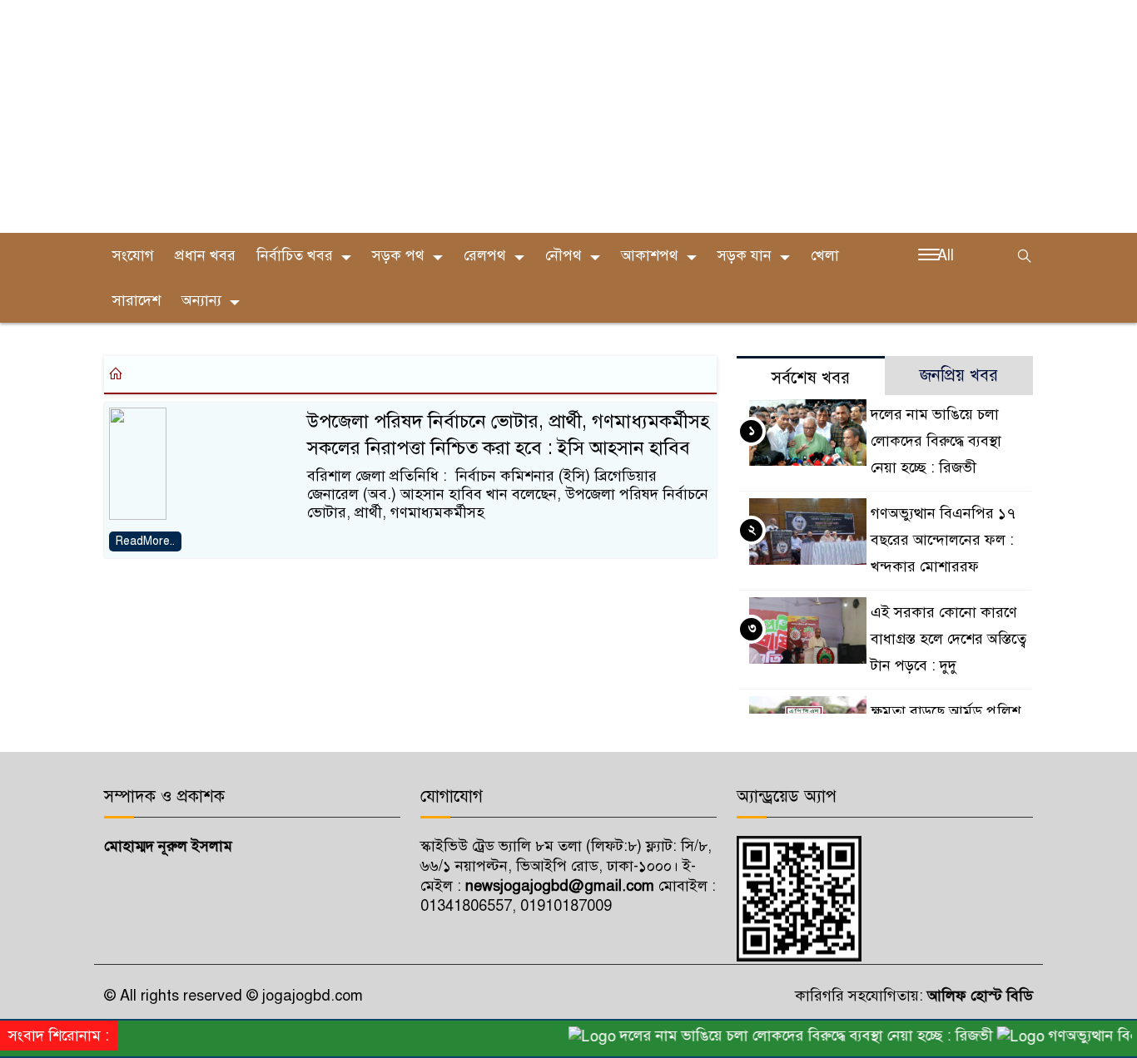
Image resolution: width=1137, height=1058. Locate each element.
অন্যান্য (201, 300)
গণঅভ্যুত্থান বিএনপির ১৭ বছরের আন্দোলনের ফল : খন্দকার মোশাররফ (943, 540)
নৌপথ (563, 255)
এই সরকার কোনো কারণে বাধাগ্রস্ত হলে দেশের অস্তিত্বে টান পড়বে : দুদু (948, 639)
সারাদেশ (136, 300)
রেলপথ (485, 255)
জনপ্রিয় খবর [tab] (959, 375)
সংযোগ (133, 255)
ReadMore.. (145, 541)
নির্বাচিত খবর (294, 255)
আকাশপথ (649, 255)
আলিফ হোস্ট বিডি (978, 995)
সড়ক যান (744, 255)
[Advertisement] (499, 116)
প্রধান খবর (205, 255)
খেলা (825, 255)
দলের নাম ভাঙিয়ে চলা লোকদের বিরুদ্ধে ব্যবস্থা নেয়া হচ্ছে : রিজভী (936, 441)
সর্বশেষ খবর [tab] (811, 378)
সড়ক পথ (398, 255)
